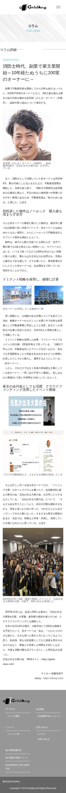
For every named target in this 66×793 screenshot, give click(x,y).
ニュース (10, 727)
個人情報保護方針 (14, 750)
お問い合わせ (42, 727)
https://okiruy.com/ (53, 678)
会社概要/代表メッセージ (49, 716)
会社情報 (40, 709)
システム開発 (13, 716)
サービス (42, 734)
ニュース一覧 (13, 734)
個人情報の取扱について (17, 758)
